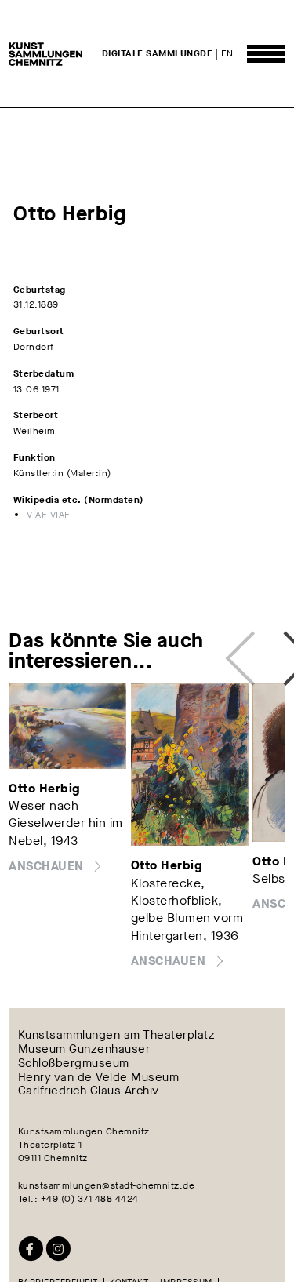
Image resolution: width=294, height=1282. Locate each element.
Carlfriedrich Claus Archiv (88, 1091)
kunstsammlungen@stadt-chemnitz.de (106, 1185)
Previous (244, 650)
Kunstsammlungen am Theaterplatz (117, 1036)
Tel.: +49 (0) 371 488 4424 (78, 1199)
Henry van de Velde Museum (99, 1077)
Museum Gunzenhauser (84, 1050)
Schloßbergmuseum (73, 1063)
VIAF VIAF (49, 514)
